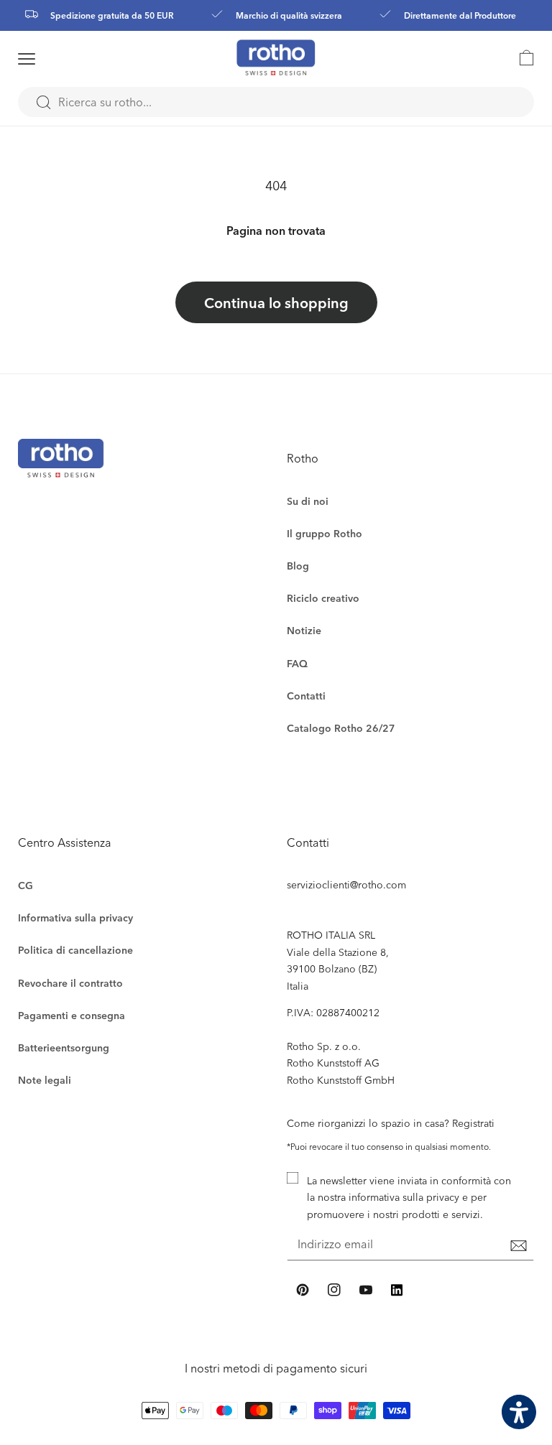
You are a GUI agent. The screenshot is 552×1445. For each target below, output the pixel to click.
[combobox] (276, 102)
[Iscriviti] (518, 1245)
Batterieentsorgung (63, 1047)
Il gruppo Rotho (324, 533)
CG (25, 885)
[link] (520, 57)
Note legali (44, 1079)
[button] (45, 59)
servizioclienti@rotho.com (346, 884)
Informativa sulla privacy (75, 917)
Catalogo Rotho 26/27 (341, 727)
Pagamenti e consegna (71, 1015)
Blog (298, 565)
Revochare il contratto (70, 982)
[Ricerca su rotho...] (43, 103)
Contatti (306, 695)
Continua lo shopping (276, 302)
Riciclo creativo (323, 597)
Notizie (304, 630)
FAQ (297, 663)
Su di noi (307, 500)
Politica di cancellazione (75, 949)
